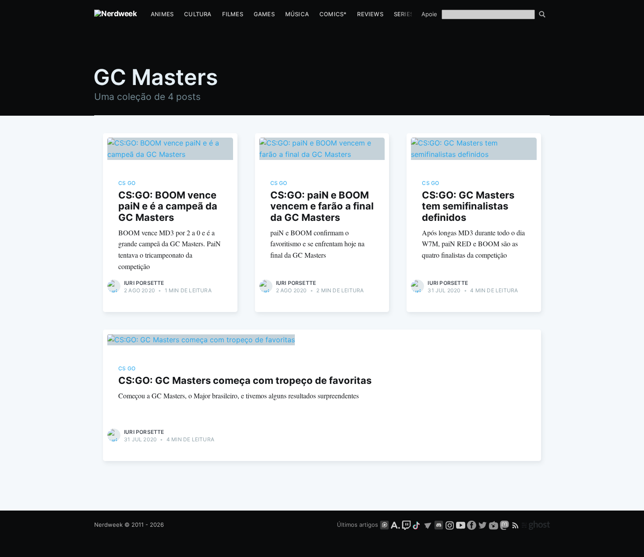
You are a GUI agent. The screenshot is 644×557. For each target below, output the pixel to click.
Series (404, 14)
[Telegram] (427, 524)
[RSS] (516, 524)
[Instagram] (449, 524)
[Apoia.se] (396, 524)
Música (297, 14)
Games (264, 14)
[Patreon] (384, 524)
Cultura (197, 14)
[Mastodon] (505, 524)
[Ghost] (536, 524)
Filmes (232, 14)
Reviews (370, 14)
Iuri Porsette (144, 283)
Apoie (429, 14)
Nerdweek (108, 524)
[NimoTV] (494, 524)
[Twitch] (406, 524)
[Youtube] (460, 524)
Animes (162, 14)
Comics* (333, 14)
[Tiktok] (417, 524)
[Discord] (438, 524)
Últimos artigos (357, 524)
